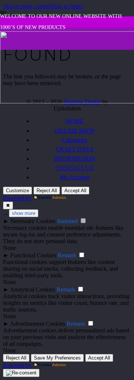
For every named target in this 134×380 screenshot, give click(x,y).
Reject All (46, 190)
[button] (27, 6)
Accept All (75, 190)
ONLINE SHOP (75, 131)
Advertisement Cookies (37, 324)
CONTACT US (74, 168)
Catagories (74, 140)
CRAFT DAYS (74, 149)
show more (23, 213)
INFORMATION (74, 158)
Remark (67, 255)
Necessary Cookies (32, 221)
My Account (74, 177)
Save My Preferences (57, 358)
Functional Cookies (33, 255)
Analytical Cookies (32, 289)
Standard (67, 221)
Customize (17, 190)
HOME (74, 121)
